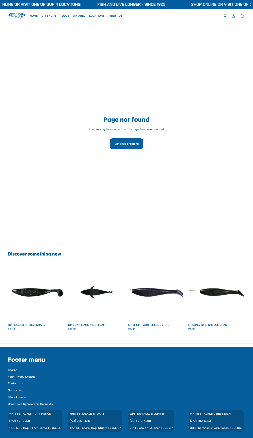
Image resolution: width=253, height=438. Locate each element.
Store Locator (17, 397)
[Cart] (242, 15)
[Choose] (59, 314)
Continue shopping (126, 143)
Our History (15, 390)
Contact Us (15, 383)
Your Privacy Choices (21, 376)
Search (12, 369)
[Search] (225, 15)
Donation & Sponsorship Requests (30, 404)
